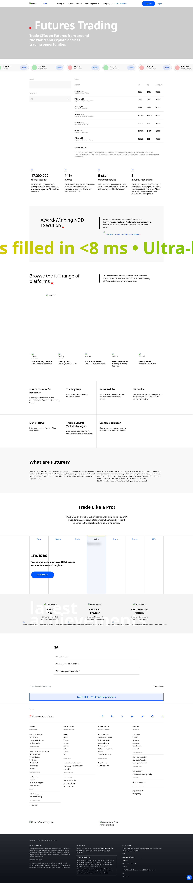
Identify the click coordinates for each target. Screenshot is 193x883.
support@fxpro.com (129, 857)
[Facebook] (102, 716)
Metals (93, 520)
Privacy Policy (80, 851)
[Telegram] (142, 716)
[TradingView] (162, 716)
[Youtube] (132, 716)
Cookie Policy (89, 851)
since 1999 (55, 187)
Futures (77, 520)
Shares (108, 520)
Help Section (108, 697)
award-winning (144, 278)
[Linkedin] (112, 716)
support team (148, 849)
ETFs (118, 520)
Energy (101, 520)
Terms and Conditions (107, 849)
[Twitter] (122, 716)
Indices (85, 520)
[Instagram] (152, 716)
